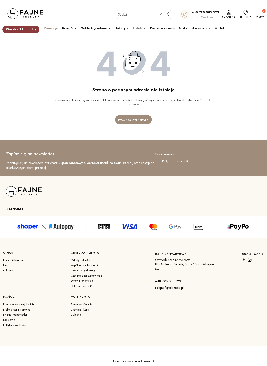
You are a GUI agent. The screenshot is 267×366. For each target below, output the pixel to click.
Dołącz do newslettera (177, 161)
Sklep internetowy (132, 361)
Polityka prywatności (14, 325)
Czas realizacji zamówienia (86, 276)
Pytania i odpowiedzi (15, 315)
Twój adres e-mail (165, 154)
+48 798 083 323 (205, 12)
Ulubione (76, 315)
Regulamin (9, 320)
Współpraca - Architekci (84, 265)
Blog (5, 265)
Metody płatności (80, 260)
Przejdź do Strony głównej (133, 120)
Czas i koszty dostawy (83, 270)
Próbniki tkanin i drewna (16, 310)
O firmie (8, 270)
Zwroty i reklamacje (82, 281)
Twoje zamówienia (81, 304)
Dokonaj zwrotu (80, 286)
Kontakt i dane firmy (14, 260)
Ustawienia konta (80, 310)
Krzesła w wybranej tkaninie (18, 304)
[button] (168, 14)
